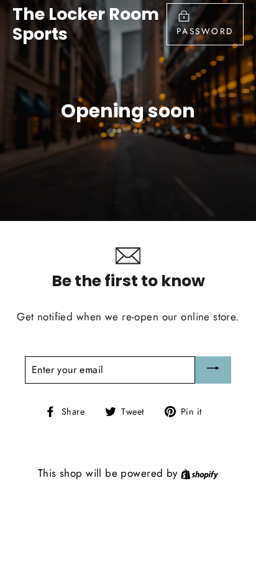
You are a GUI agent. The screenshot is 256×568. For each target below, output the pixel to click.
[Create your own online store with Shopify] (199, 473)
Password (205, 31)
